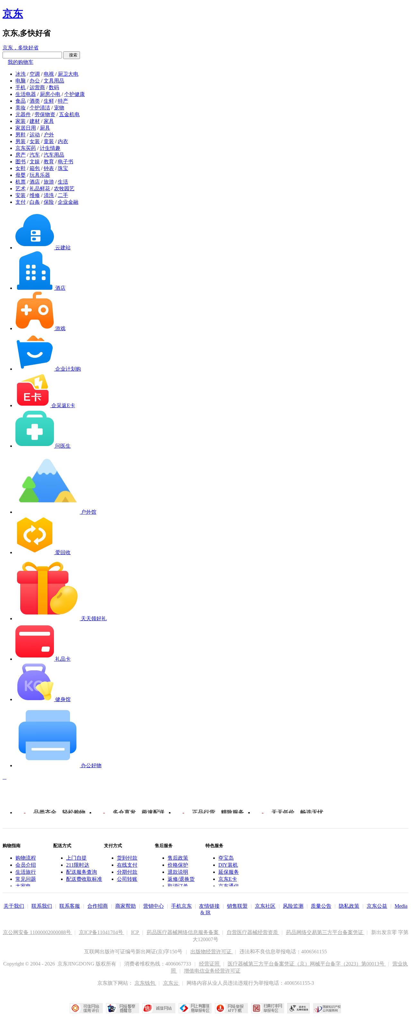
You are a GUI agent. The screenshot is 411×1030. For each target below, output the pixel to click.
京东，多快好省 (21, 47)
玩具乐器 (40, 175)
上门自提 (76, 858)
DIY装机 (228, 865)
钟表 (49, 168)
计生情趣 (50, 148)
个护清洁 (40, 107)
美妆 (20, 107)
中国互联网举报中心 (195, 1008)
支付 (20, 202)
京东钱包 (145, 983)
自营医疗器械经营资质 (253, 932)
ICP (135, 932)
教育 (49, 161)
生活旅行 (25, 872)
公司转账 (127, 879)
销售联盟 (237, 906)
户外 (49, 134)
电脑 (20, 80)
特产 (63, 101)
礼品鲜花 (40, 188)
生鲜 (49, 101)
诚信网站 (158, 1008)
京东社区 (265, 906)
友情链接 (209, 906)
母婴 (20, 175)
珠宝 (63, 168)
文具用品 (54, 80)
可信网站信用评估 (86, 1008)
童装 (49, 141)
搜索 (71, 55)
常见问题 (25, 879)
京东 (13, 13)
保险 (49, 202)
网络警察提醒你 (122, 1008)
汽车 (35, 155)
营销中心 (153, 906)
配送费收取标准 (84, 879)
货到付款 (127, 858)
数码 (54, 87)
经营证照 (210, 963)
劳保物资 (45, 114)
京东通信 (228, 886)
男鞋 (20, 134)
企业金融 (68, 202)
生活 (63, 182)
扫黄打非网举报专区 (267, 1008)
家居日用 (25, 128)
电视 (49, 74)
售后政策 (178, 858)
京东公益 (377, 906)
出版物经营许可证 (211, 951)
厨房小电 (50, 94)
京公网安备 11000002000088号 (37, 932)
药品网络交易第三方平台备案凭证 (325, 932)
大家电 (23, 886)
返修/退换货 (181, 879)
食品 (20, 101)
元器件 (23, 114)
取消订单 (178, 886)
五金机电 (69, 114)
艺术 (20, 188)
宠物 (59, 107)
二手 (63, 195)
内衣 (63, 141)
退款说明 (178, 872)
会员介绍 (25, 865)
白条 (35, 202)
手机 (20, 87)
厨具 (45, 128)
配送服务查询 (81, 872)
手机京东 (181, 906)
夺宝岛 (226, 858)
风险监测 (293, 906)
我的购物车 (20, 62)
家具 (49, 121)
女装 (35, 141)
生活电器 (25, 94)
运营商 (37, 87)
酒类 (35, 101)
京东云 (171, 983)
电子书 (65, 161)
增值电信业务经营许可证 (212, 971)
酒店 (35, 182)
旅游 (49, 182)
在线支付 (127, 865)
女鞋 (20, 168)
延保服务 (228, 872)
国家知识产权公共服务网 (327, 1008)
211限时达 (77, 865)
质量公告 (321, 906)
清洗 (49, 195)
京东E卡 (227, 879)
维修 (35, 195)
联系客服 (69, 906)
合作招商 (97, 906)
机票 (20, 182)
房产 (20, 155)
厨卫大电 (68, 74)
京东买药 (25, 148)
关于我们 (14, 906)
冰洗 (20, 74)
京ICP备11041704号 (101, 932)
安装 (20, 195)
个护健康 (74, 94)
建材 (35, 121)
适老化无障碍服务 (298, 1008)
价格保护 (178, 865)
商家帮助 (125, 906)
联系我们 (41, 906)
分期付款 (127, 872)
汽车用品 (54, 155)
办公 (35, 80)
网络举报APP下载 (231, 1008)
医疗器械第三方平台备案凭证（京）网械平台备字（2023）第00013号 (307, 963)
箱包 (35, 168)
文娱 (35, 161)
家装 (20, 121)
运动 (35, 134)
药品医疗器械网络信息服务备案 (183, 932)
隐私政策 (349, 906)
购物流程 (25, 858)
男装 (20, 141)
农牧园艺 (64, 188)
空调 (35, 74)
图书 (20, 161)
